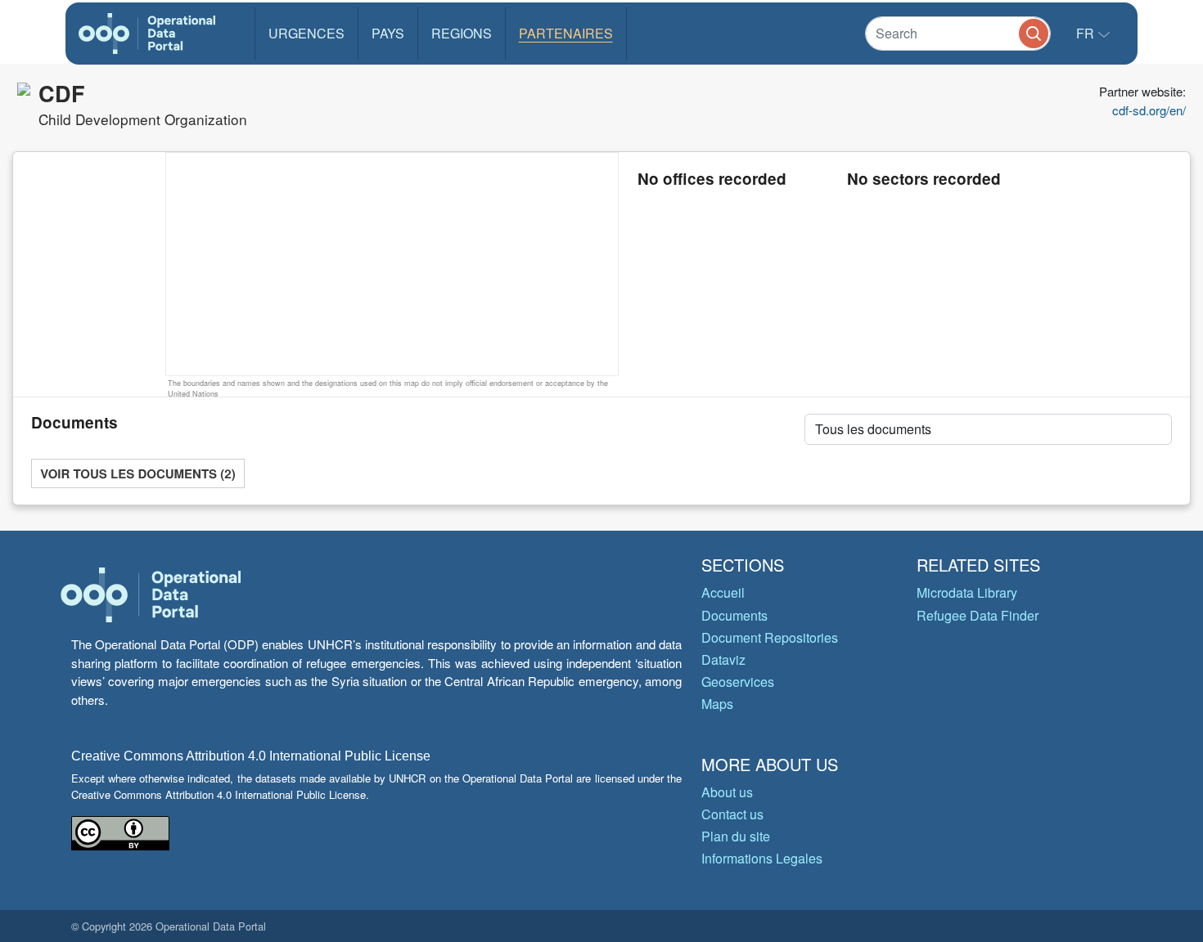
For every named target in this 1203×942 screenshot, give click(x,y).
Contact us (732, 814)
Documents (734, 615)
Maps (717, 703)
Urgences (306, 33)
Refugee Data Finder (978, 615)
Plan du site (735, 836)
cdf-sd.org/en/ (1149, 110)
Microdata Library (967, 592)
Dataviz (723, 659)
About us (727, 792)
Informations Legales (761, 858)
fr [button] (1086, 33)
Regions (461, 33)
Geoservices (737, 681)
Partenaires (566, 33)
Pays (388, 33)
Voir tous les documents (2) (137, 473)
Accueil (723, 592)
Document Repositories (769, 637)
